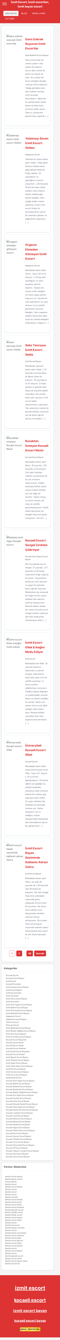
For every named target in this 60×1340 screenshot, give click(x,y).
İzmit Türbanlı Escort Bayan (17, 1060)
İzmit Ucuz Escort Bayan (16, 1075)
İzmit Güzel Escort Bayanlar (18, 1051)
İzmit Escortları (12, 996)
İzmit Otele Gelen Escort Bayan (19, 1066)
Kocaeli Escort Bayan (34, 457)
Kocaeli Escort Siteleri (15, 1054)
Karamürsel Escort (14, 1078)
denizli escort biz (12, 1263)
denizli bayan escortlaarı (15, 1233)
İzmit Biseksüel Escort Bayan (18, 1028)
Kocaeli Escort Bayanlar (16, 1040)
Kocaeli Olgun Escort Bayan (18, 1127)
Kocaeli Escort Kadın (15, 1045)
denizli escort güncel (14, 1240)
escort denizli (11, 1182)
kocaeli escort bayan (30, 1320)
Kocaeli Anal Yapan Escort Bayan (20, 1081)
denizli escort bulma (13, 1246)
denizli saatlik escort (14, 1212)
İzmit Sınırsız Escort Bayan (17, 1072)
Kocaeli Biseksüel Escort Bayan (19, 1089)
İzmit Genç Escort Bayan (16, 999)
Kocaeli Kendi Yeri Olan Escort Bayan (22, 1110)
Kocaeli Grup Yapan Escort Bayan (20, 1107)
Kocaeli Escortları (13, 984)
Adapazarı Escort (32, 154)
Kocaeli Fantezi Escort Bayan (18, 1098)
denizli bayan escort (13, 1179)
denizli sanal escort (13, 1202)
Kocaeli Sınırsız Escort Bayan (18, 1136)
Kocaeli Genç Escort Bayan (17, 1101)
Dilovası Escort (12, 1025)
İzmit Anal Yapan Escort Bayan (19, 1004)
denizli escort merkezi (14, 1235)
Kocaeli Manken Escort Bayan (19, 1119)
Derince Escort (12, 1022)
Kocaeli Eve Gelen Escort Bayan (20, 1095)
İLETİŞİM (9, 18)
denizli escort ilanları (14, 1199)
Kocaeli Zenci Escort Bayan (18, 1156)
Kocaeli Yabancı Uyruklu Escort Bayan (22, 1151)
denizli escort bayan (13, 1176)
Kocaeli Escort (31, 761)
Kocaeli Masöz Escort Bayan (18, 1121)
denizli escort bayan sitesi (16, 1261)
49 (29, 953)
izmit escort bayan (30, 1310)
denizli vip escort (12, 1225)
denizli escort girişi (13, 1238)
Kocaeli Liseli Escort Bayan (17, 1116)
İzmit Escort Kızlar (13, 993)
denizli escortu (11, 1197)
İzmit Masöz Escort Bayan (17, 1057)
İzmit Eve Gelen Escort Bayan (18, 1037)
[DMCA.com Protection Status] (30, 1331)
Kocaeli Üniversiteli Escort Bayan (20, 1145)
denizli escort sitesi (13, 1220)
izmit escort (30, 1288)
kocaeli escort (30, 1300)
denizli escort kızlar (13, 1205)
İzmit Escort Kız (12, 1001)
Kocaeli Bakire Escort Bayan (18, 1083)
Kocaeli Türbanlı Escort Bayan (19, 1139)
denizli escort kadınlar (14, 1207)
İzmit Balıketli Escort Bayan (37, 55)
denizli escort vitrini (13, 1258)
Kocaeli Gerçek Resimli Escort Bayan (22, 1104)
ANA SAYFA (11, 13)
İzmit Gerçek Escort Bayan (17, 987)
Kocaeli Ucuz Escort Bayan (17, 1142)
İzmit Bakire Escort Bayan (17, 1007)
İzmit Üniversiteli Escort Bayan (19, 1010)
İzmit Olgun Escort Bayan (17, 1063)
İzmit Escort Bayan (33, 361)
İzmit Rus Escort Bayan (16, 1069)
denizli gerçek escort (14, 1256)
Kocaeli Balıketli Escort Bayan (19, 1086)
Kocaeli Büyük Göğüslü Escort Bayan (22, 1092)
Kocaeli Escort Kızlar (15, 1042)
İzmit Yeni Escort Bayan (16, 1034)
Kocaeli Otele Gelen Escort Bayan (20, 1130)
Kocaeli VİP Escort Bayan (17, 1148)
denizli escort (11, 1184)
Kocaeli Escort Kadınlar (16, 1048)
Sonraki (40, 953)
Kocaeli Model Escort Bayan (18, 1124)
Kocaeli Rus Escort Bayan (17, 1133)
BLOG (24, 13)
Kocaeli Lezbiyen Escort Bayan (19, 1113)
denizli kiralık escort (13, 1215)
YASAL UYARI (38, 13)
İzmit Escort (30, 659)
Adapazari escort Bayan (16, 1019)
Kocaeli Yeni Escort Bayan (17, 1154)
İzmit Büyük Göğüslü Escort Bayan (21, 1031)
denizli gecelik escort (14, 1210)
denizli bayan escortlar (15, 1228)
